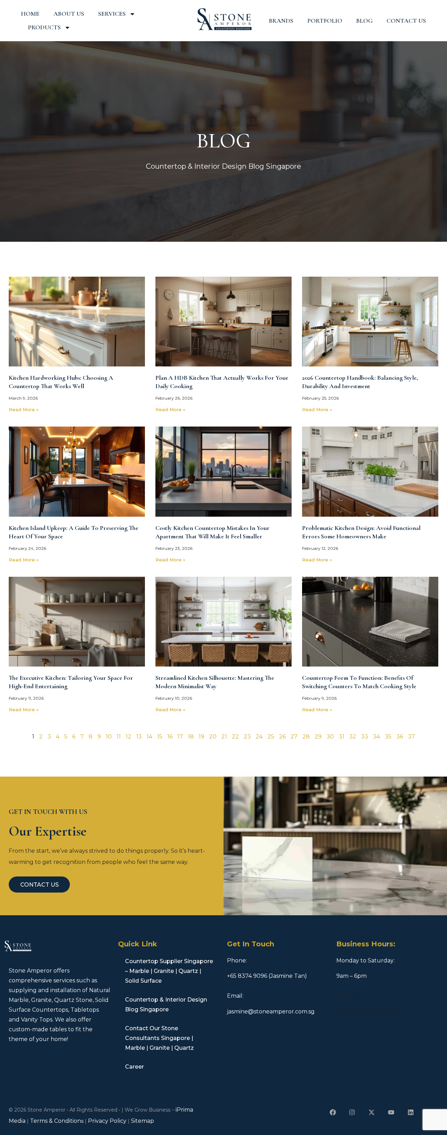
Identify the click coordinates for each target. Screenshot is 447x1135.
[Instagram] (352, 1112)
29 (318, 736)
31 (341, 736)
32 (352, 736)
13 (139, 736)
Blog (364, 20)
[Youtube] (391, 1112)
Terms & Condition (55, 1121)
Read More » (24, 409)
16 (170, 736)
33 (364, 736)
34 (376, 736)
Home (30, 13)
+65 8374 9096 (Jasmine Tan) (267, 976)
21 (224, 736)
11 (119, 736)
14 (149, 736)
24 (259, 736)
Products (44, 27)
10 (109, 736)
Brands (281, 20)
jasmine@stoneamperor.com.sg (271, 1011)
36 (399, 736)
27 (294, 736)
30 (330, 736)
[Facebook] (332, 1112)
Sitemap (142, 1121)
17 (180, 736)
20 (213, 736)
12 (128, 736)
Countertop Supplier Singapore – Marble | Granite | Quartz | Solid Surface (169, 971)
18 (191, 736)
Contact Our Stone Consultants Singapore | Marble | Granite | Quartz (159, 1038)
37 (411, 736)
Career (134, 1066)
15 (159, 736)
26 (282, 736)
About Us (68, 13)
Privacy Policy (107, 1121)
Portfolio (324, 20)
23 (247, 736)
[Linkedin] (410, 1112)
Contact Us (406, 20)
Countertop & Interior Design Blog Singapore (166, 1004)
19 (201, 736)
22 (235, 736)
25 (271, 736)
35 (388, 736)
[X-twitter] (372, 1112)
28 (306, 736)
